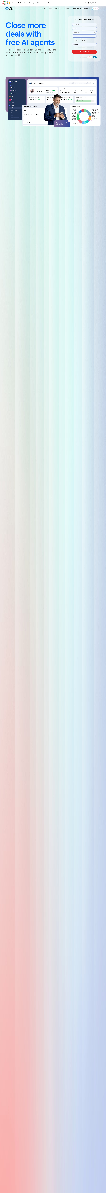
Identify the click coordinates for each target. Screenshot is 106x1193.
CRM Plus (19, 3)
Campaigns (32, 3)
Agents (44, 3)
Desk (25, 3)
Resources (76, 8)
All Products (51, 3)
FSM (38, 3)
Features (43, 8)
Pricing (51, 8)
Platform (58, 8)
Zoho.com (6, 2)
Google (89, 57)
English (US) (93, 2)
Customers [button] (67, 8)
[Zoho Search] (85, 2)
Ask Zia (94, 8)
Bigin (13, 3)
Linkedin (94, 57)
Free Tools (85, 8)
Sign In (102, 3)
